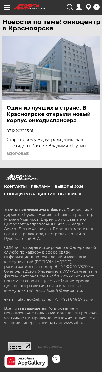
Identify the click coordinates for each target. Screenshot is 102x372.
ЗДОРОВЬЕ (18, 153)
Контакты (15, 186)
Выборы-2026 (69, 186)
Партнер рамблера (49, 346)
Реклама (40, 186)
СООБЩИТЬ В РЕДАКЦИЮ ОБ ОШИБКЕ (43, 194)
